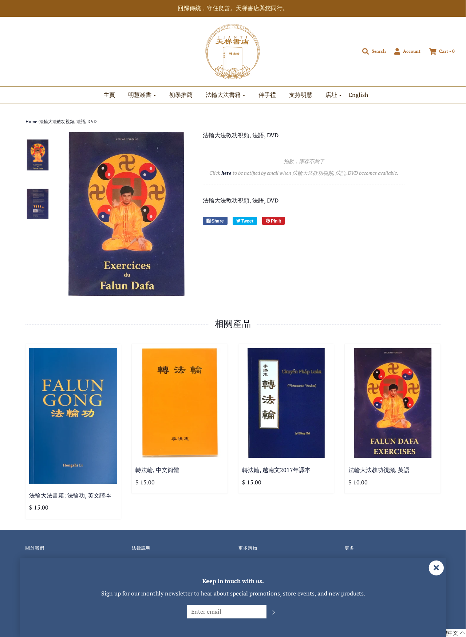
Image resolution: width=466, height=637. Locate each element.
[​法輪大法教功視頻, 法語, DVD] (37, 154)
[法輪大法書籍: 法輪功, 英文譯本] (73, 416)
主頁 (109, 95)
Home (31, 121)
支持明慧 (300, 95)
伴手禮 (267, 95)
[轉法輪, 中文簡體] (179, 403)
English (358, 95)
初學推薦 (181, 95)
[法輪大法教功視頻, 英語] (392, 403)
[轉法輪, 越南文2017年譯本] (286, 403)
